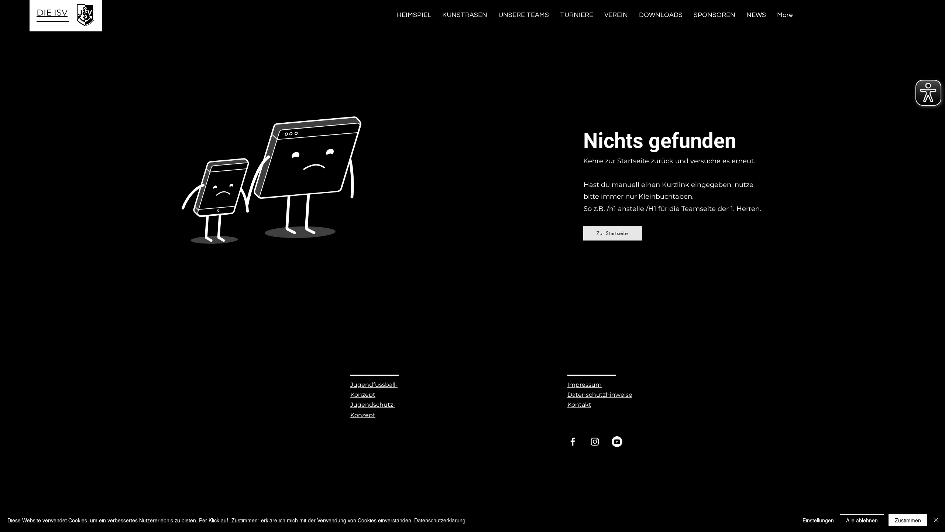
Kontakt (579, 404)
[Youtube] (617, 441)
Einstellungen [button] (818, 520)
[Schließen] (936, 520)
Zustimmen (908, 520)
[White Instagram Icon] (595, 441)
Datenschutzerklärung (439, 520)
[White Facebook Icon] (572, 441)
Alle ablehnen (862, 520)
